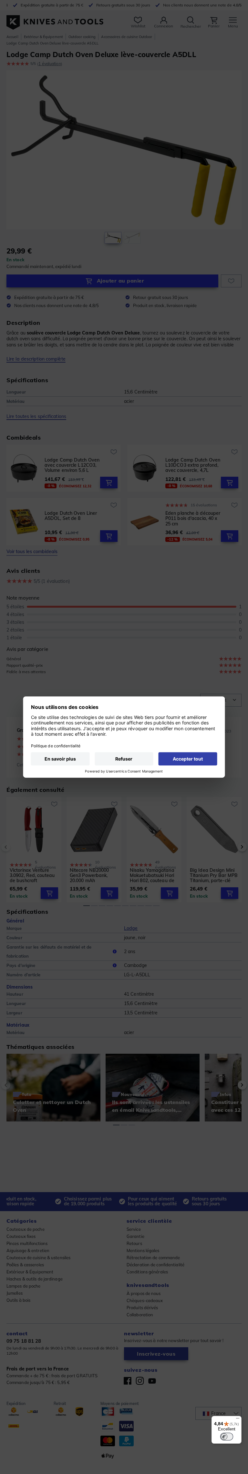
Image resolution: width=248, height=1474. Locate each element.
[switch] (226, 1436)
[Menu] (238, 1420)
